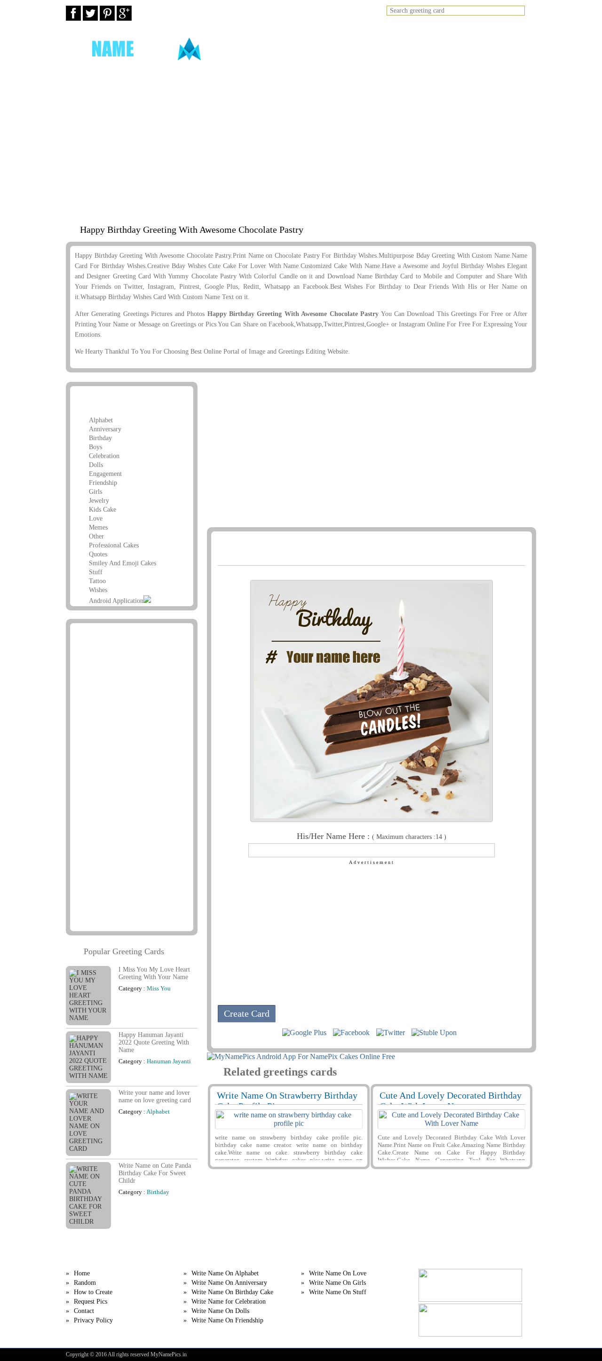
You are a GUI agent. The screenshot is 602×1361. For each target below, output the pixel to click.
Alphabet (101, 420)
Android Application (116, 600)
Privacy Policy (93, 1320)
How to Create (390, 49)
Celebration (104, 455)
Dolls (96, 464)
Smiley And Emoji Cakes (122, 563)
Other (96, 536)
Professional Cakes (114, 545)
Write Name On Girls (337, 1282)
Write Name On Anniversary (229, 1282)
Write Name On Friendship (227, 1320)
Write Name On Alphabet (225, 1273)
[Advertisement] (301, 144)
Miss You (159, 988)
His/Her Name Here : (371, 836)
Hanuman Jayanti (169, 1061)
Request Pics (453, 49)
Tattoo (97, 581)
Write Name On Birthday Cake (232, 1292)
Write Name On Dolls (220, 1310)
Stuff (96, 572)
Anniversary (105, 429)
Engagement (105, 473)
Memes (98, 527)
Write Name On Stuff (337, 1292)
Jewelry (99, 500)
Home (300, 49)
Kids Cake (102, 509)
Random (336, 49)
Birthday (100, 438)
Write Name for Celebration (228, 1301)
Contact (84, 1310)
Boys (95, 447)
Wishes (98, 589)
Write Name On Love (337, 1273)
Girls (95, 491)
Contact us (510, 49)
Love (96, 518)
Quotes (98, 554)
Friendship (103, 482)
